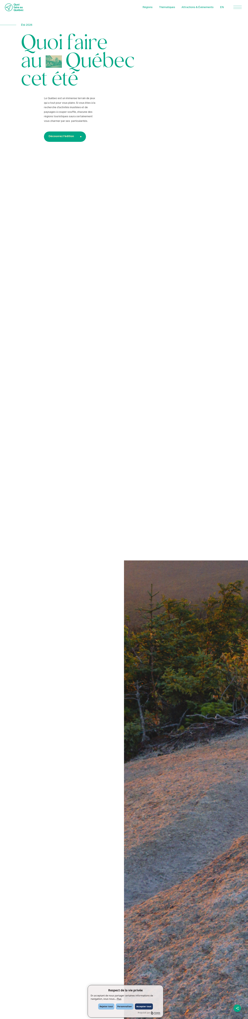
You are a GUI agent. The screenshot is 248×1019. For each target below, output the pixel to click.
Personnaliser (124, 1006)
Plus (119, 998)
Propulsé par (144, 1012)
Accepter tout (143, 1006)
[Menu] (237, 7)
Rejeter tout (106, 1006)
